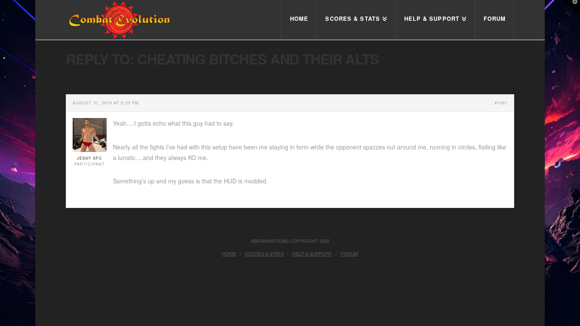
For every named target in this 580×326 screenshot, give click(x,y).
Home (229, 253)
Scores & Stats (264, 253)
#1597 (501, 103)
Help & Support (312, 253)
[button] (572, 8)
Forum (349, 253)
